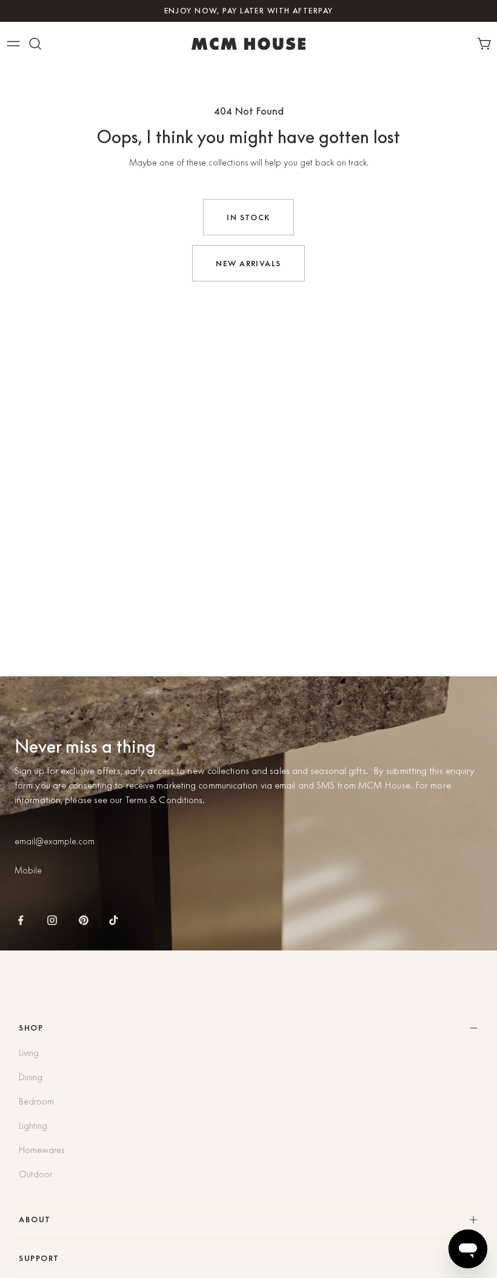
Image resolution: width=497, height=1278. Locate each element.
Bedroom (36, 1101)
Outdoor (35, 1174)
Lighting (33, 1125)
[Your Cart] (486, 44)
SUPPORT (39, 1258)
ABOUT (34, 1219)
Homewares (41, 1150)
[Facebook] (21, 920)
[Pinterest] (84, 920)
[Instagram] (52, 920)
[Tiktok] (113, 920)
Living (29, 1053)
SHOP (31, 1027)
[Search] (35, 43)
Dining (30, 1077)
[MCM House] (248, 44)
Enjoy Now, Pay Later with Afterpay (248, 10)
